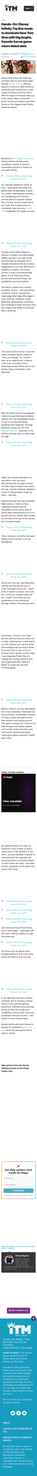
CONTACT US (9, 1429)
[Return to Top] (33, 1318)
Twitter (24, 1413)
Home (3, 20)
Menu (28, 8)
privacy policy (13, 1449)
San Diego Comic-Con (23, 158)
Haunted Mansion (9, 431)
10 (29, 57)
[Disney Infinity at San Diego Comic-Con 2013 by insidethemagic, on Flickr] (18, 177)
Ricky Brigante (22, 1256)
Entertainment (9, 1246)
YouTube (12, 1413)
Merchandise (21, 1246)
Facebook (18, 1413)
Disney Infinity (15, 84)
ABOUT (6, 1423)
